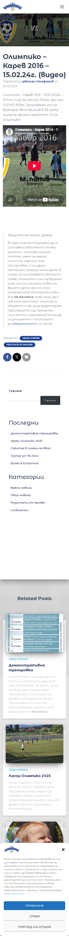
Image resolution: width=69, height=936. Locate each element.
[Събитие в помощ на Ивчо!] (34, 840)
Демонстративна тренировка (34, 433)
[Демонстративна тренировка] (34, 633)
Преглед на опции (34, 927)
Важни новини (21, 488)
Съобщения (19, 510)
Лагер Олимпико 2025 (26, 441)
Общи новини (30, 338)
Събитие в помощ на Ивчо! (31, 448)
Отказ (34, 916)
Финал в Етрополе (25, 463)
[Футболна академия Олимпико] (14, 7)
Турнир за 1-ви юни (24, 455)
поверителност (24, 324)
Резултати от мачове (20, 344)
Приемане (34, 905)
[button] (63, 849)
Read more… (40, 711)
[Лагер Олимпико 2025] (34, 743)
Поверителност (14, 893)
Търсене (15, 391)
